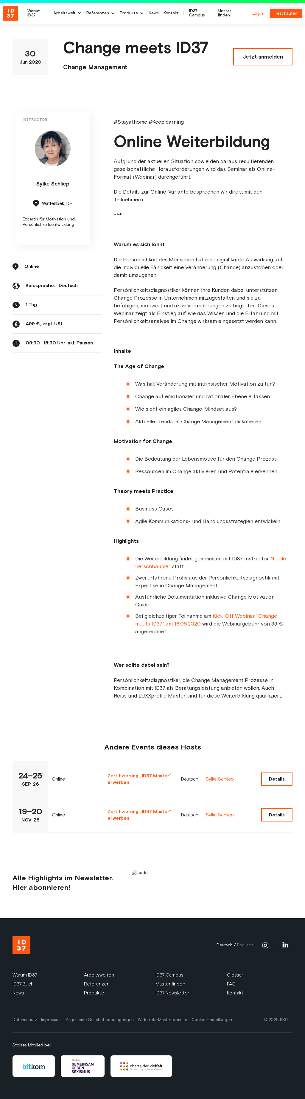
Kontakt (171, 13)
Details (277, 779)
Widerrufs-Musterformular (162, 1019)
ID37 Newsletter (172, 993)
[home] (12, 13)
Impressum (51, 1019)
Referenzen (97, 984)
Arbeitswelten (99, 975)
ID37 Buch (23, 984)
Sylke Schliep (220, 779)
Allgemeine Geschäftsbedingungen (100, 1019)
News (154, 13)
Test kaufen (286, 13)
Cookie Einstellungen (212, 1019)
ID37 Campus (197, 13)
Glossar (235, 975)
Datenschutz (25, 1019)
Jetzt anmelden (263, 56)
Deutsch (225, 945)
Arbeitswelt (64, 13)
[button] (67, 13)
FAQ (231, 984)
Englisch (245, 945)
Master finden (224, 13)
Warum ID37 (34, 13)
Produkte (94, 993)
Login (258, 13)
